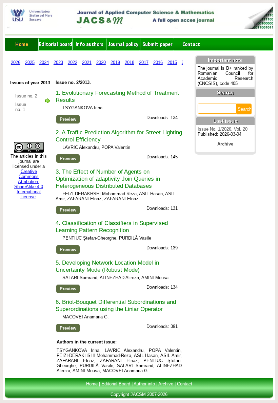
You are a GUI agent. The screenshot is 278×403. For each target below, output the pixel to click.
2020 (101, 62)
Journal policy (123, 44)
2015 (172, 62)
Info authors (89, 44)
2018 (129, 62)
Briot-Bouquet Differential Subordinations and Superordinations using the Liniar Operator (116, 305)
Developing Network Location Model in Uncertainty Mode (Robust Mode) (107, 266)
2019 (115, 62)
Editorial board (55, 44)
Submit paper (157, 44)
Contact (191, 44)
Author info (144, 383)
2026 (15, 62)
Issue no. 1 (20, 107)
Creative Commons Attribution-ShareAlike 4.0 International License (28, 184)
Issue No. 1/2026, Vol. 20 (222, 129)
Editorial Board (115, 383)
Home (21, 44)
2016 (158, 62)
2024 (44, 62)
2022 (72, 62)
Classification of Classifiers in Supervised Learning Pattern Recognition (112, 226)
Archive (165, 383)
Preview (68, 119)
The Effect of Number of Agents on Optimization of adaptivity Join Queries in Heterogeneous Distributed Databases (108, 178)
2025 (30, 62)
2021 (87, 62)
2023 (58, 62)
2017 (143, 62)
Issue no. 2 (26, 95)
